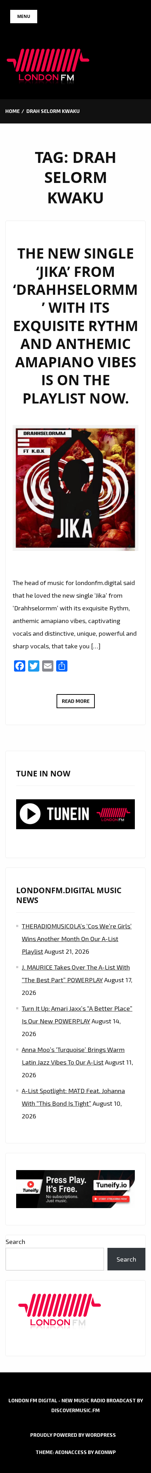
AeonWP (105, 1452)
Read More (78, 703)
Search (15, 1241)
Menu (23, 16)
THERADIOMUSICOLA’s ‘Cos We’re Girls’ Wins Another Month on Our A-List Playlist (77, 938)
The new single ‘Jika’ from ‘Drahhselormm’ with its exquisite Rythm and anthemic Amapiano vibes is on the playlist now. (75, 326)
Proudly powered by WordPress (73, 1435)
